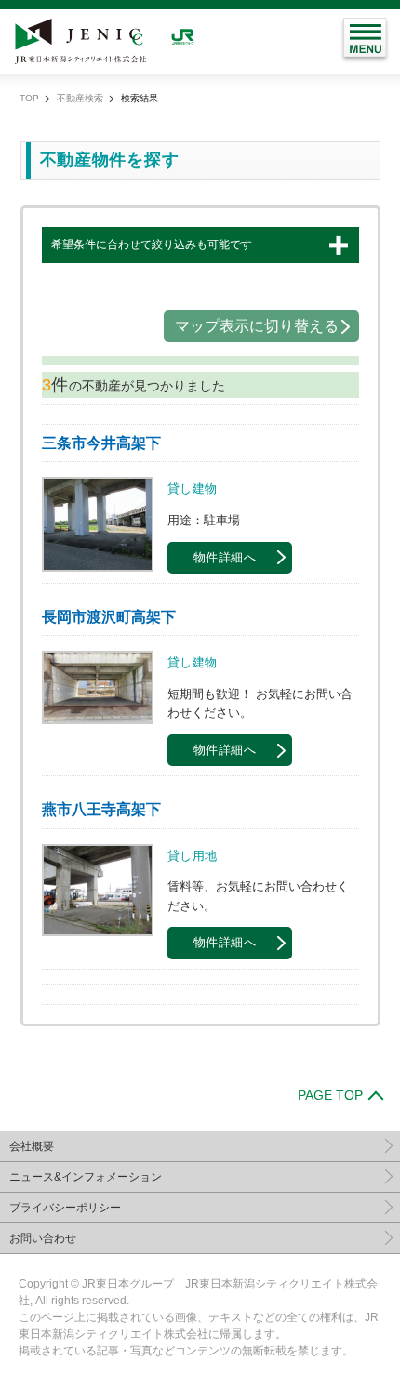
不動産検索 (80, 98)
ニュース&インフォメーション (85, 1176)
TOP (29, 98)
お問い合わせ (42, 1238)
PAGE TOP (330, 1095)
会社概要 (31, 1146)
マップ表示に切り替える (257, 326)
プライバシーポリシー (65, 1207)
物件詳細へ (225, 557)
